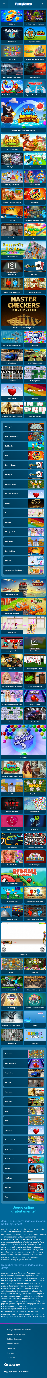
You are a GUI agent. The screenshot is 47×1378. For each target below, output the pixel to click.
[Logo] (23, 4)
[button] (43, 4)
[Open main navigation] (4, 4)
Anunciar (11, 1358)
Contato (10, 1353)
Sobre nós (11, 1348)
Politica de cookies (14, 1339)
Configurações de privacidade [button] (19, 1329)
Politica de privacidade (16, 1334)
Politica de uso (13, 1343)
